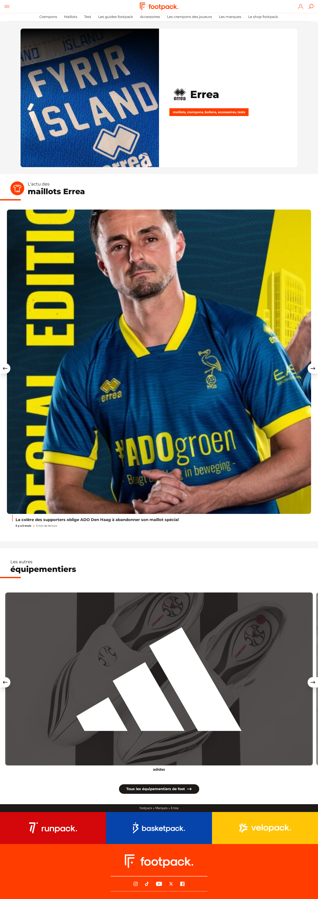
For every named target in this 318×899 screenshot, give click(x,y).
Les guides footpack (115, 17)
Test (87, 17)
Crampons (48, 17)
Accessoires (150, 17)
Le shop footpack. (263, 17)
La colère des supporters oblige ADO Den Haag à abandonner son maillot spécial (97, 519)
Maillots (70, 17)
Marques (161, 808)
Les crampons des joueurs (189, 17)
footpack (146, 808)
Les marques (230, 17)
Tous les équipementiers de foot (155, 789)
